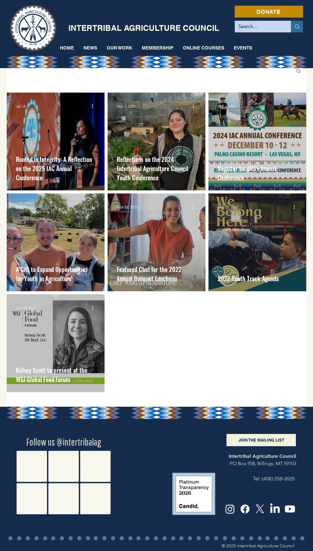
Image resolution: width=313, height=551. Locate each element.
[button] (119, 47)
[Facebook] (245, 509)
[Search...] (297, 26)
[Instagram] (230, 509)
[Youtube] (290, 509)
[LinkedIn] (275, 509)
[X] (260, 509)
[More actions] (94, 106)
